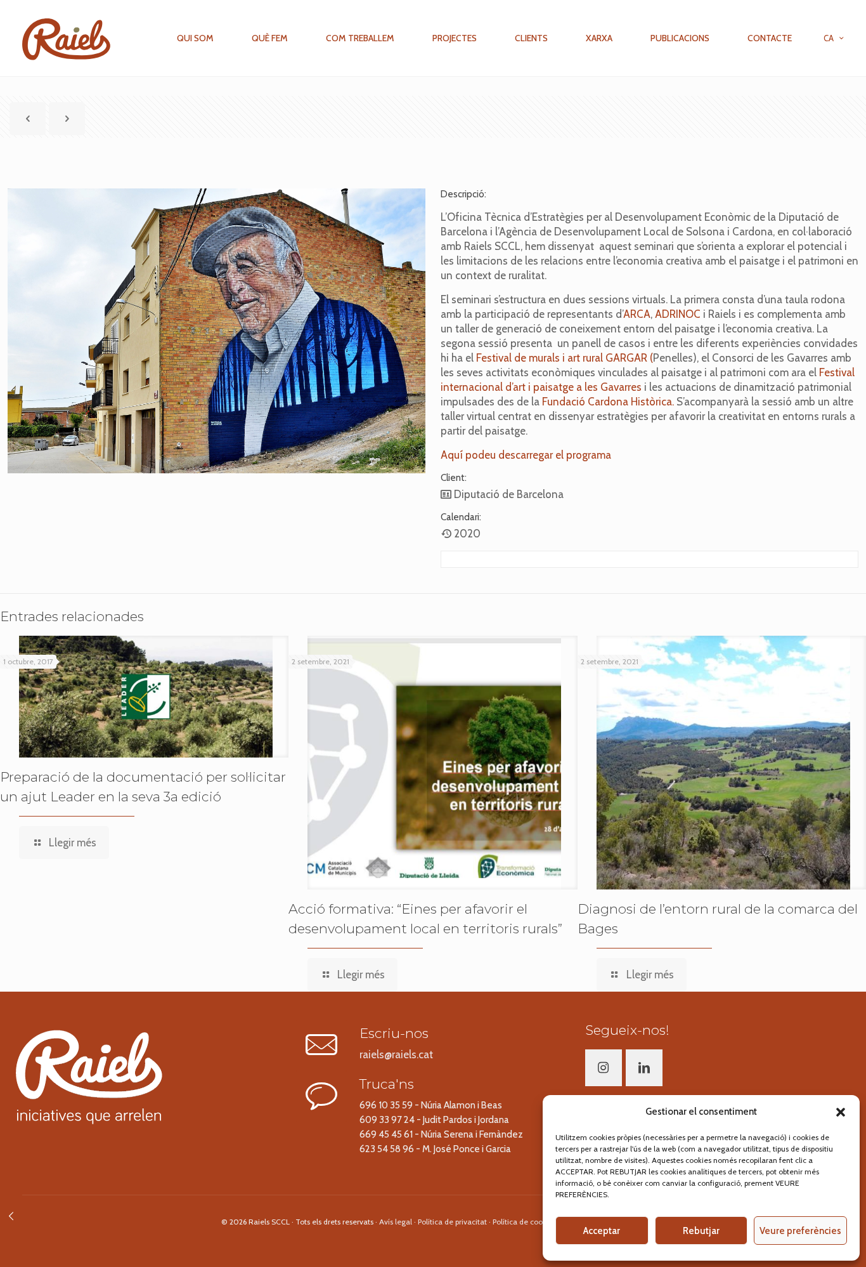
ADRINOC (678, 314)
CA (829, 38)
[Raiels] (66, 38)
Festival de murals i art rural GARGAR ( (564, 357)
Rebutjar (701, 1231)
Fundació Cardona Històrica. (607, 401)
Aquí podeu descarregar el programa (526, 455)
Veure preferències (800, 1231)
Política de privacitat (452, 1221)
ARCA (636, 314)
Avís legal (395, 1221)
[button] (840, 1112)
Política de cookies (524, 1221)
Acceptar (601, 1231)
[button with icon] (603, 1067)
